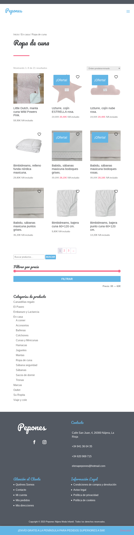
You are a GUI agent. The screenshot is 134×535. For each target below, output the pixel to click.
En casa (25, 34)
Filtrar (67, 278)
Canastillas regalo (23, 302)
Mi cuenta (21, 495)
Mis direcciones (25, 505)
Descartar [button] (125, 530)
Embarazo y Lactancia (26, 311)
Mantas (20, 355)
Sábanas (21, 370)
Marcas (17, 385)
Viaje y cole (20, 400)
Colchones (22, 335)
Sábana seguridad (26, 365)
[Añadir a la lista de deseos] (39, 77)
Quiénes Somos (25, 484)
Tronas (20, 380)
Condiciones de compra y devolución (94, 484)
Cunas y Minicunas (27, 340)
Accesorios (22, 325)
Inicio (16, 34)
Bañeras (21, 330)
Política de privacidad (85, 495)
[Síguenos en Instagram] (44, 442)
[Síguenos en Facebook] (34, 442)
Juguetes (21, 350)
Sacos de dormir (25, 375)
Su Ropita (19, 394)
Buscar (50, 257)
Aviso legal (79, 489)
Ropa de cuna (24, 360)
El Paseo (18, 306)
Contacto (21, 489)
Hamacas (21, 345)
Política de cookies (84, 500)
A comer (20, 320)
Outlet (16, 390)
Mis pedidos (23, 500)
